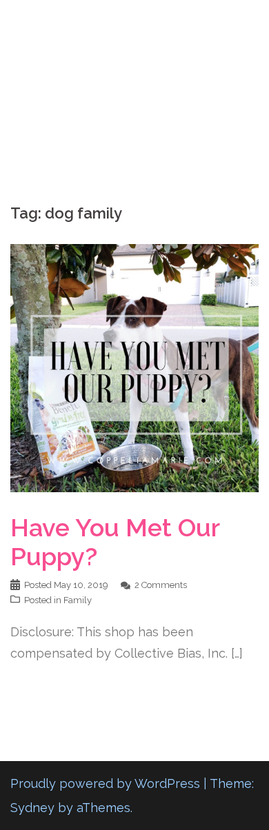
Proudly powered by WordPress (105, 783)
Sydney (32, 807)
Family (77, 600)
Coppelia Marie (135, 23)
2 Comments (160, 585)
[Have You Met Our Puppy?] (134, 367)
